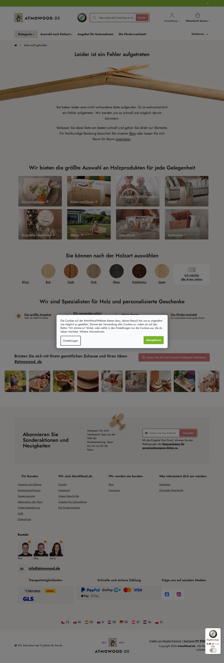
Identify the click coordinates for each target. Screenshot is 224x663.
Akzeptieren (153, 340)
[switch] (213, 650)
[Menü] (219, 630)
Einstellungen (70, 341)
